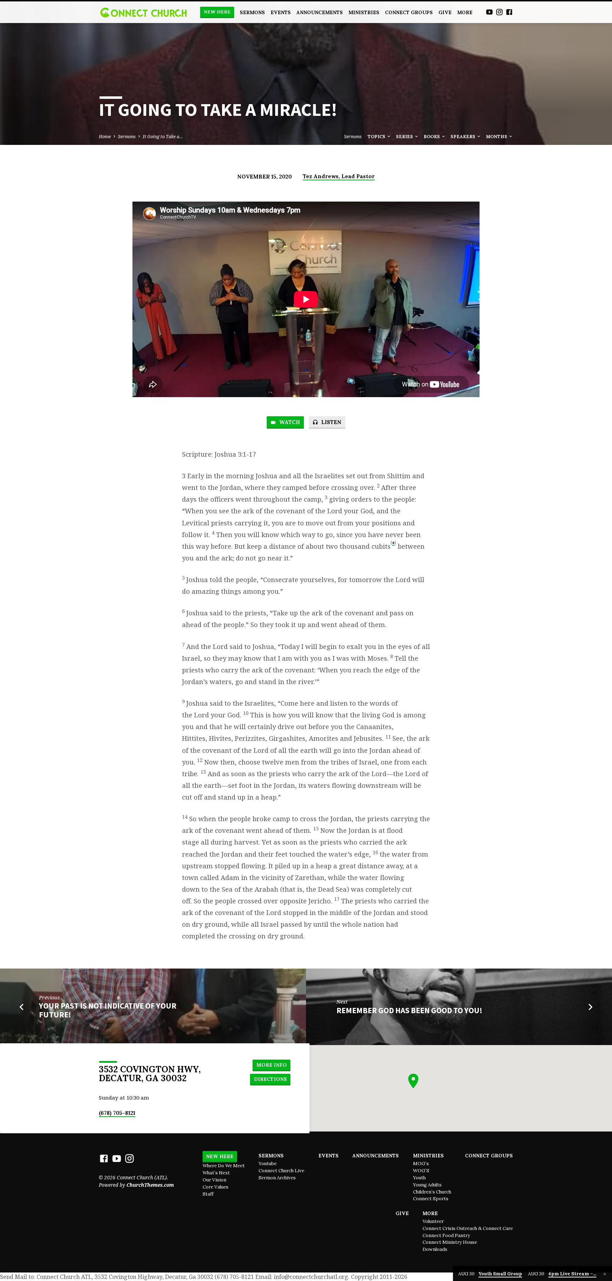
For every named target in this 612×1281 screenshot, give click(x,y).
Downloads (435, 1249)
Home (105, 137)
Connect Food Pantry (446, 1235)
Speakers (463, 136)
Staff (208, 1194)
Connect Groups (409, 12)
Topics (377, 136)
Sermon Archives (277, 1178)
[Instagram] (499, 12)
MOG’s (421, 1164)
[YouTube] (489, 12)
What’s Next (216, 1173)
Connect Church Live (281, 1171)
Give (445, 12)
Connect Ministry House (450, 1242)
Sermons (252, 12)
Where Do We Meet (224, 1166)
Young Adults (427, 1185)
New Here (217, 12)
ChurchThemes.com (150, 1184)
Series (405, 136)
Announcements (319, 12)
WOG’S (421, 1171)
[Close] (604, 1274)
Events (281, 12)
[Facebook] (509, 12)
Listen (330, 422)
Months (497, 136)
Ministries (363, 12)
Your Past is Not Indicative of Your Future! (107, 1010)
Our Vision (214, 1180)
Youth (419, 1178)
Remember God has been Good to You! (409, 1010)
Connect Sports (430, 1199)
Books (432, 136)
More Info (271, 1065)
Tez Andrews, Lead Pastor (339, 176)
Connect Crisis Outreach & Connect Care (468, 1228)
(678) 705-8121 (117, 1113)
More (464, 12)
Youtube (268, 1164)
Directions (270, 1079)
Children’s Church (432, 1192)
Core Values (215, 1187)
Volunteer (433, 1221)
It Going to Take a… (163, 137)
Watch (289, 422)
